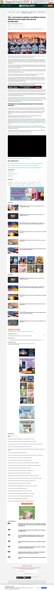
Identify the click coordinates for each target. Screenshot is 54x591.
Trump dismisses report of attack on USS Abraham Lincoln (17, 488)
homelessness (10, 29)
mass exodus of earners (37, 127)
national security (24, 29)
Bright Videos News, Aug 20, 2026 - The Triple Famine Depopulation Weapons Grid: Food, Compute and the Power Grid (31, 553)
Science (23, 12)
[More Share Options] (24, 26)
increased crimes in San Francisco (26, 133)
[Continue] (36, 571)
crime (25, 28)
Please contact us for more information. (13, 344)
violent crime (39, 185)
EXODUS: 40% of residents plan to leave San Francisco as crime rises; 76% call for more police (25, 163)
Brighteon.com (10, 175)
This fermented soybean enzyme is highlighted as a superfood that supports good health (22, 485)
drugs (39, 28)
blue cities (17, 28)
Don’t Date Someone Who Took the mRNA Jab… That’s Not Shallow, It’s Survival (21, 438)
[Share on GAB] (18, 26)
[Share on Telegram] (15, 26)
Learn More (38, 587)
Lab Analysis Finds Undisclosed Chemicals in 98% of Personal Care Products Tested (21, 480)
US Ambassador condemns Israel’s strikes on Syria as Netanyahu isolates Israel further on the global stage (25, 455)
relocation (33, 29)
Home (8, 15)
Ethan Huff (25, 213)
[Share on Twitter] (13, 26)
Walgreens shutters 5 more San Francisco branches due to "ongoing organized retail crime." (24, 167)
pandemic (29, 29)
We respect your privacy (27, 573)
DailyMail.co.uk (10, 171)
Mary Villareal (15, 23)
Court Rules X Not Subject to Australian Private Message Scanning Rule (19, 460)
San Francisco (37, 29)
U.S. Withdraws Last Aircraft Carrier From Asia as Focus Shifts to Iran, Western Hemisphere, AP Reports (25, 478)
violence (41, 29)
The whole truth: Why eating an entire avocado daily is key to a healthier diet (20, 470)
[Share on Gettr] (22, 26)
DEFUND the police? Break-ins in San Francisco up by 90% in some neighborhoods (23, 165)
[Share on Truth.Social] (20, 26)
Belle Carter (25, 230)
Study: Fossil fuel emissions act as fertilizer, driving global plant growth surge (20, 495)
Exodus (41, 28)
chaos (20, 28)
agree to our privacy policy (14, 588)
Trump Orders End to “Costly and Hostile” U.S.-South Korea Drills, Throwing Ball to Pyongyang (23, 462)
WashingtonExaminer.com (12, 173)
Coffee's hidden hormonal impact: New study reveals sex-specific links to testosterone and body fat (24, 465)
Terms (31, 580)
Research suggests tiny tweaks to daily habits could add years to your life (20, 490)
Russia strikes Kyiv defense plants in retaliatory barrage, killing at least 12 (20, 457)
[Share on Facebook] (11, 26)
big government (12, 28)
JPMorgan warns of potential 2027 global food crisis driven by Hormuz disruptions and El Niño (23, 475)
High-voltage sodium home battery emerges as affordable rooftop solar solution (21, 493)
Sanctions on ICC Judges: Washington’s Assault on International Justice (20, 446)
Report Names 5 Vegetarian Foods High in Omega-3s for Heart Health (19, 483)
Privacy (29, 580)
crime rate (28, 28)
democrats (36, 28)
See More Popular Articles (27, 503)
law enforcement (16, 29)
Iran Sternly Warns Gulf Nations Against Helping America (17, 452)
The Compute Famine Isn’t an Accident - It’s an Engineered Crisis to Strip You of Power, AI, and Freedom (25, 444)
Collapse (22, 28)
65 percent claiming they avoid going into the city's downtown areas (30, 98)
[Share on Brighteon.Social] (9, 26)
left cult (20, 29)
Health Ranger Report (12, 521)
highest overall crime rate (21, 70)
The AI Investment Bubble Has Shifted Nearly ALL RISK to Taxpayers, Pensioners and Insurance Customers (32, 547)
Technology (29, 12)
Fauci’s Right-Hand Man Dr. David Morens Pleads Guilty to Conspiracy (19, 467)
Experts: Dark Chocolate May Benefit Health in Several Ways (18, 498)
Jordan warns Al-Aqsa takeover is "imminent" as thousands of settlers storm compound (22, 441)
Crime (11, 15)
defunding (32, 28)
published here (24, 583)
